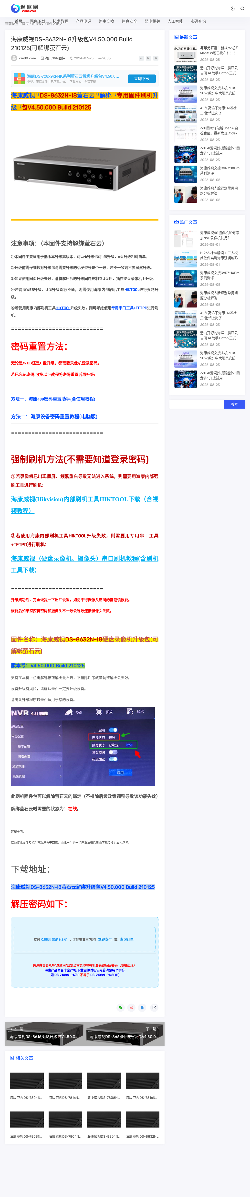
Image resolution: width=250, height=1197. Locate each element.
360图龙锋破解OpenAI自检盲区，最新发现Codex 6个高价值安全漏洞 (220, 133)
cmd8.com (27, 58)
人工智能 (175, 21)
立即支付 (105, 939)
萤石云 (86, 95)
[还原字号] (155, 58)
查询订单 (127, 939)
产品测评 (83, 21)
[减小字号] (148, 58)
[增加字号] (141, 58)
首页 (18, 21)
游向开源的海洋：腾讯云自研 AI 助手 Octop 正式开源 (220, 73)
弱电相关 (152, 21)
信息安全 (129, 21)
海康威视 (23, 95)
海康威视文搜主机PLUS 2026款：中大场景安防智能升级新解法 (219, 93)
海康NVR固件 (55, 58)
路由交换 (106, 21)
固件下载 (37, 21)
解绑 (106, 95)
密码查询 (198, 21)
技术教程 (60, 21)
